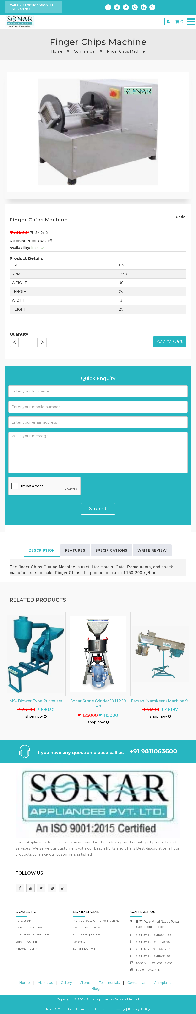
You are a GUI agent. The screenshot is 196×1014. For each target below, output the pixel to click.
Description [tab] (42, 550)
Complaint (162, 983)
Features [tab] (75, 550)
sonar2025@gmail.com (154, 963)
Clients (85, 983)
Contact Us (136, 983)
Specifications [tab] (111, 550)
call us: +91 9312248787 (153, 942)
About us (45, 983)
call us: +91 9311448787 (153, 949)
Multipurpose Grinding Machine (96, 920)
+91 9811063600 (153, 751)
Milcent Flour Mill (28, 948)
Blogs (96, 989)
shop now (34, 716)
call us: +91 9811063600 (153, 935)
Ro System (23, 920)
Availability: (20, 248)
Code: (181, 217)
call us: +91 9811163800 (153, 956)
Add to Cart (170, 341)
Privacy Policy (139, 1009)
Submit (98, 508)
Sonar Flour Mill (27, 941)
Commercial (84, 51)
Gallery (66, 983)
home (56, 51)
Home (24, 983)
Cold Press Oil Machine (32, 934)
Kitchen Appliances (87, 934)
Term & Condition (59, 1009)
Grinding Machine (29, 927)
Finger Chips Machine (126, 51)
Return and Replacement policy (100, 1009)
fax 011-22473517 (148, 970)
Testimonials (109, 983)
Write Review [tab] (152, 550)
